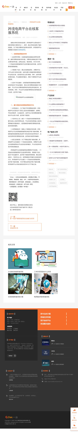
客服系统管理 (63, 183)
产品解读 (15, 328)
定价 (31, 9)
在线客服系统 (21, 50)
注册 (70, 7)
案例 (42, 9)
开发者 (61, 9)
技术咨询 (9, 328)
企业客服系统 (52, 183)
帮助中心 (70, 3)
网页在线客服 (62, 173)
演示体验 (36, 9)
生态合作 (55, 9)
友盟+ (52, 361)
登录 (56, 3)
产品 (20, 9)
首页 (16, 9)
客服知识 (24, 22)
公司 (59, 3)
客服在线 (51, 169)
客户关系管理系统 (62, 169)
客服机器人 (51, 173)
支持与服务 (48, 9)
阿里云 (53, 341)
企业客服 (62, 179)
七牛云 (53, 351)
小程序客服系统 (53, 186)
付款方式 (64, 3)
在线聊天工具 (52, 179)
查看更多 (10, 355)
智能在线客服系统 (53, 176)
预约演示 (15, 330)
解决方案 (25, 9)
